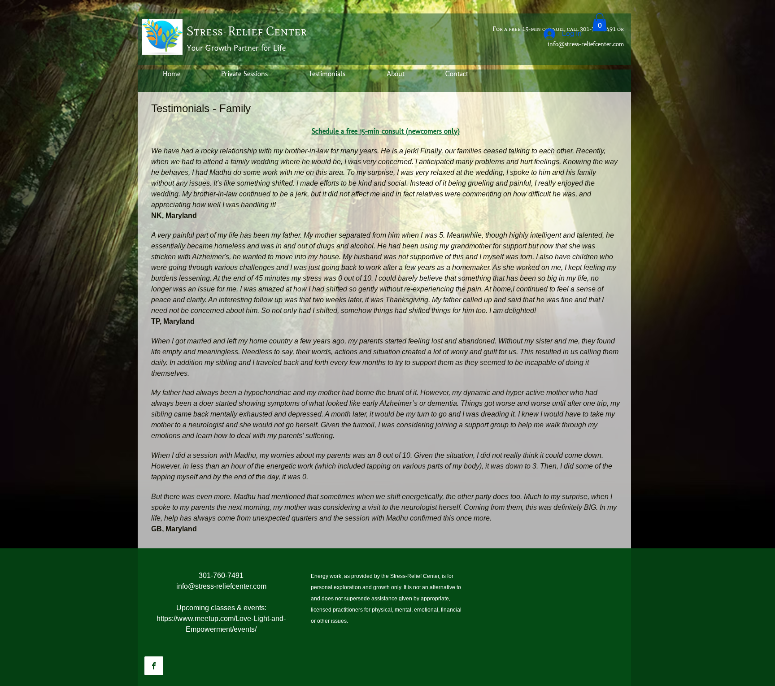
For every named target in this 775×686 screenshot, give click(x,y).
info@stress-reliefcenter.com (586, 44)
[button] (599, 22)
